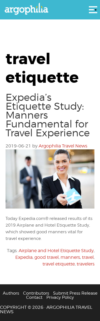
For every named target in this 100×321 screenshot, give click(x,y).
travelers (85, 264)
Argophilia (50, 9)
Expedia (23, 257)
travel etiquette (58, 264)
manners (70, 257)
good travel (46, 257)
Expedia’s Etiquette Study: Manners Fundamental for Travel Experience (48, 115)
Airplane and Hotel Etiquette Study (56, 250)
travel (88, 257)
